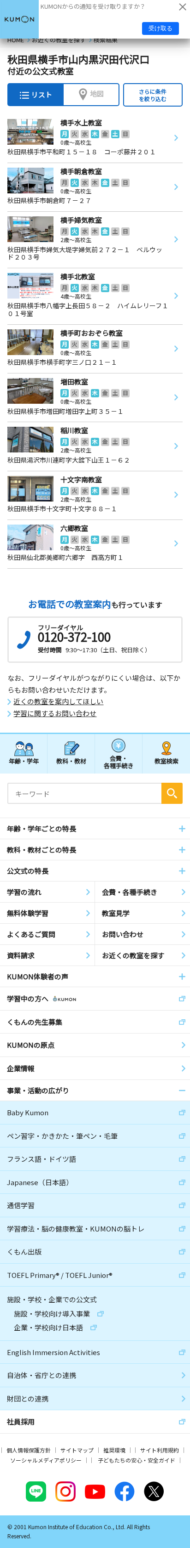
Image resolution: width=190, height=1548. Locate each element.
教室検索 (166, 761)
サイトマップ (77, 1450)
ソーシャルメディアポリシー (46, 1460)
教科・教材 (71, 761)
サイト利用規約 (159, 1450)
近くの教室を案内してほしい (58, 701)
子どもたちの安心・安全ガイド (136, 1460)
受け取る (160, 28)
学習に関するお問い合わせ (54, 713)
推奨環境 (114, 1450)
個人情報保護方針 (28, 1450)
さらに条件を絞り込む (152, 94)
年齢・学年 (24, 761)
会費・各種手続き (119, 761)
